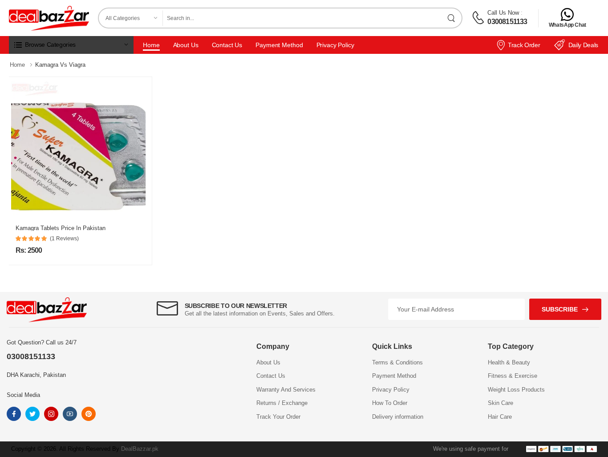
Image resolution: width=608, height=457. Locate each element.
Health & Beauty (509, 362)
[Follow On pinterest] (88, 414)
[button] (71, 45)
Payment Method (279, 45)
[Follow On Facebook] (14, 414)
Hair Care (500, 416)
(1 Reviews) (64, 238)
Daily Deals (583, 45)
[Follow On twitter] (32, 414)
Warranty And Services (286, 389)
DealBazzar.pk (139, 448)
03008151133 (507, 21)
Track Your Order (278, 416)
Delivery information (397, 416)
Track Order (524, 45)
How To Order (389, 403)
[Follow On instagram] (51, 414)
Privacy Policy (335, 45)
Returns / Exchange (282, 403)
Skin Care (500, 403)
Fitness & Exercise (512, 375)
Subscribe (560, 309)
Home (151, 45)
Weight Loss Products (516, 389)
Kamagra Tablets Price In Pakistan (60, 228)
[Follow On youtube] (70, 414)
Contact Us (227, 45)
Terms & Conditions (397, 362)
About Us (186, 45)
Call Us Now (503, 12)
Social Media (23, 395)
